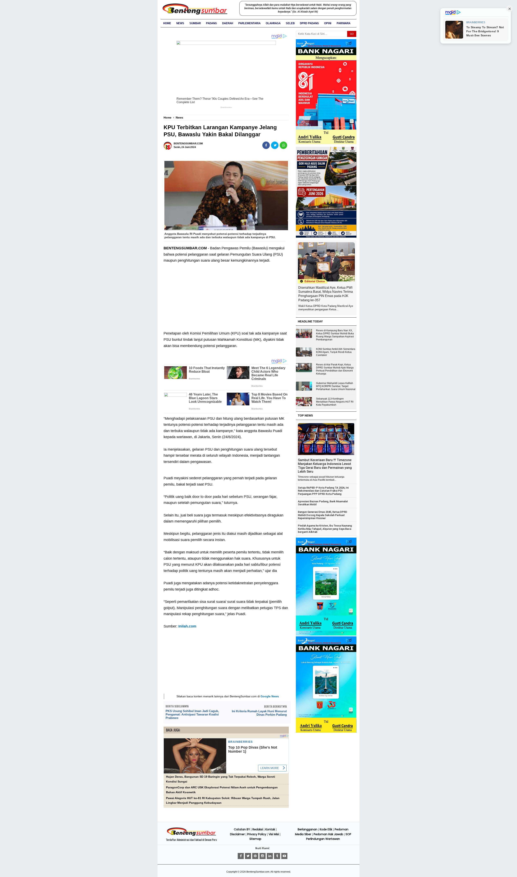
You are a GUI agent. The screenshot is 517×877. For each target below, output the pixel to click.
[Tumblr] (277, 856)
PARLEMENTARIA (249, 23)
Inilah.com (187, 626)
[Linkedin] (270, 856)
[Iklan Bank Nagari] (326, 634)
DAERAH (227, 23)
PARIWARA (343, 23)
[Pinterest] (255, 856)
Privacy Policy (256, 834)
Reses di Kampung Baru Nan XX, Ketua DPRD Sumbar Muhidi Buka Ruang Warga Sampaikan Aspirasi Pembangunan (335, 335)
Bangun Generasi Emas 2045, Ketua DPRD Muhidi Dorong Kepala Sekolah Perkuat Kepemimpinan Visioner (322, 515)
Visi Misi (274, 834)
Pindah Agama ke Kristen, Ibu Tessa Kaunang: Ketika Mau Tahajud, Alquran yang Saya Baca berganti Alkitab (325, 528)
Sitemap (255, 839)
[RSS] (284, 856)
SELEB (290, 23)
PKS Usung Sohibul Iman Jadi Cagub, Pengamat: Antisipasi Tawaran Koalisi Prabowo (192, 714)
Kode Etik (326, 829)
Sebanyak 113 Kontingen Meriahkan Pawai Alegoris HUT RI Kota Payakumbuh (334, 401)
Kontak (270, 829)
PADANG (211, 23)
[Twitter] (248, 856)
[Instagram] (263, 856)
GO (352, 34)
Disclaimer (237, 834)
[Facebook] (241, 856)
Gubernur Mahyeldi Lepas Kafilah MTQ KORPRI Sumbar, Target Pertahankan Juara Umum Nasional (335, 386)
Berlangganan (307, 829)
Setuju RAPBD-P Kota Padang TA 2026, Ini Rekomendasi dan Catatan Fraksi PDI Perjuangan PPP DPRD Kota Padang (323, 490)
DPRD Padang (309, 23)
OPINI (327, 23)
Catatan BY (242, 829)
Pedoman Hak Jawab (328, 834)
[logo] (191, 835)
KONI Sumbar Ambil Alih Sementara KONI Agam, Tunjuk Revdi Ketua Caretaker (335, 352)
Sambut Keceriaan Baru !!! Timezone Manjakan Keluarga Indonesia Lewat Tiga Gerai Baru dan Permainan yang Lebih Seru (325, 465)
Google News (270, 696)
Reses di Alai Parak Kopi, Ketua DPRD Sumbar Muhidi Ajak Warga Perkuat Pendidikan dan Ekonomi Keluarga (335, 369)
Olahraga (273, 23)
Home (167, 23)
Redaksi (257, 829)
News (180, 23)
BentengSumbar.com (257, 871)
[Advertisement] (226, 294)
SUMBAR (195, 23)
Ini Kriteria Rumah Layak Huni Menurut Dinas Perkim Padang (259, 712)
